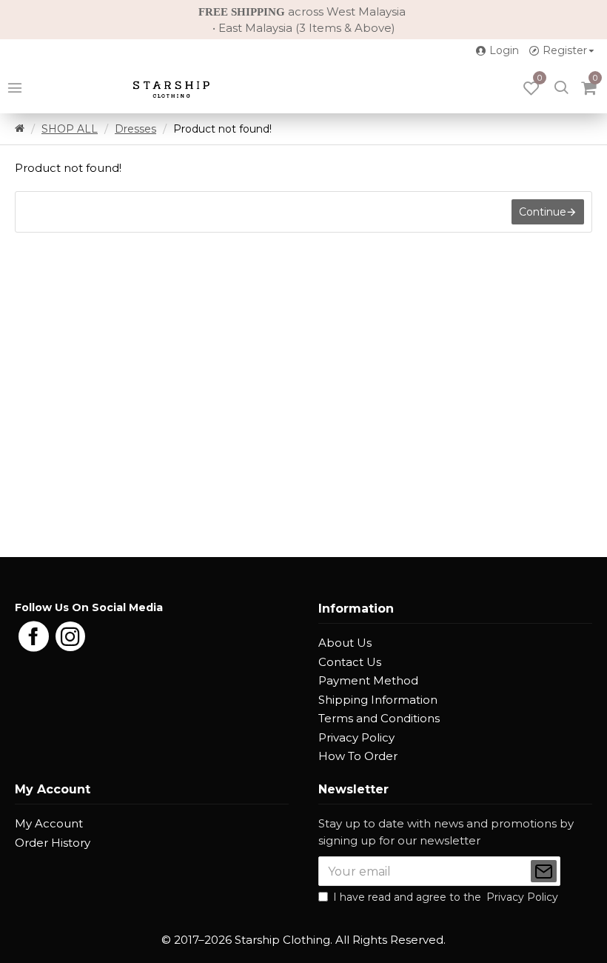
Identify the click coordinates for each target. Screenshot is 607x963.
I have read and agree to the (445, 897)
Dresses (135, 129)
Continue (542, 212)
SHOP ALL (69, 129)
